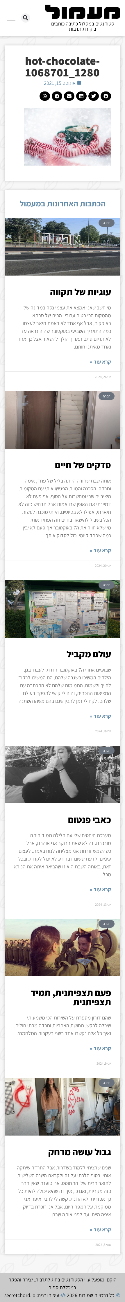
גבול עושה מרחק (79, 1152)
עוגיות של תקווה (80, 292)
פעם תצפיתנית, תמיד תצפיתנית (71, 997)
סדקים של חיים (83, 465)
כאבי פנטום (89, 819)
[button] (25, 18)
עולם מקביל (89, 654)
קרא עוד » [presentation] (100, 361)
